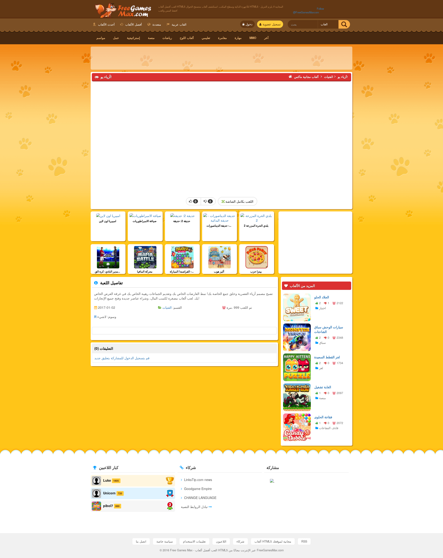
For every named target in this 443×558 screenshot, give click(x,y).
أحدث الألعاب (106, 24)
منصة (151, 38)
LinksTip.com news (197, 479)
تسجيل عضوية (272, 24)
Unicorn (109, 493)
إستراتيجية (133, 38)
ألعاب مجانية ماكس (122, 9)
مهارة (238, 38)
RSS (304, 541)
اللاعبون (221, 541)
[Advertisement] (221, 58)
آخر (266, 38)
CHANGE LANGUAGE (199, 497)
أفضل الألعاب (133, 24)
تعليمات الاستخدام (194, 541)
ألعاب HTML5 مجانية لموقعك (272, 541)
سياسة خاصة (164, 541)
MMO (252, 38)
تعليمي (206, 38)
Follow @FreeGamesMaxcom (308, 10)
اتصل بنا (141, 541)
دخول (248, 24)
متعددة (156, 24)
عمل (116, 38)
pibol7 (108, 505)
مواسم (100, 38)
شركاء (240, 541)
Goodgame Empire (197, 488)
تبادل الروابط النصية (195, 506)
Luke (107, 480)
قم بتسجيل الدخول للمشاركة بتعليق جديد (122, 365)
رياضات (167, 38)
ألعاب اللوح (187, 38)
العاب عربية (178, 24)
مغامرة (222, 38)
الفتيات (167, 307)
